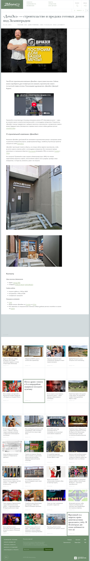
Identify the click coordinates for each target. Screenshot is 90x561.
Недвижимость (31, 4)
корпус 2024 (16, 282)
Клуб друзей (52, 5)
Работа (51, 2)
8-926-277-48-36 (19, 284)
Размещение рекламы (10, 539)
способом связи (10, 128)
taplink (13, 308)
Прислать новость (10, 544)
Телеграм (69, 539)
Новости (29, 2)
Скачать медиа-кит (10, 542)
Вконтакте (78, 539)
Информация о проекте (11, 549)
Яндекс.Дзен (77, 542)
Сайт (10, 302)
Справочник (52, 4)
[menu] (45, 4)
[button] (48, 549)
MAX (85, 539)
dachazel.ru (20, 143)
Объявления (30, 5)
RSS (85, 542)
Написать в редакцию (11, 547)
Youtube (56, 151)
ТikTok (8, 153)
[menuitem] (34, 2)
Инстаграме (32, 151)
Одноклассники (67, 542)
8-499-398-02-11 (29, 284)
